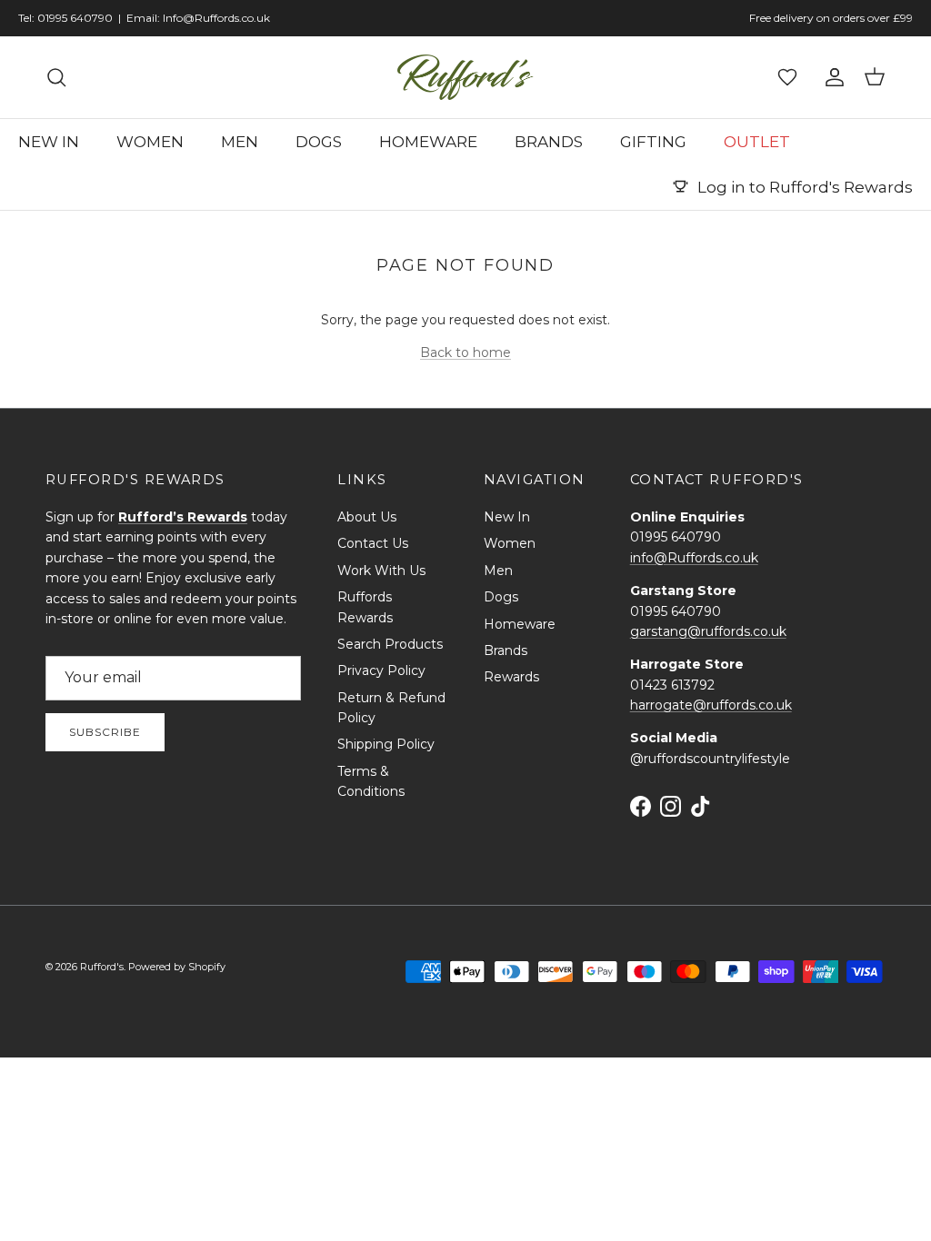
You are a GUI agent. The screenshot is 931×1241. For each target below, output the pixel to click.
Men (498, 570)
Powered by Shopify (176, 966)
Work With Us (381, 570)
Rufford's (102, 966)
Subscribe (105, 732)
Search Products (390, 644)
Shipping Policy (386, 744)
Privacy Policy (381, 670)
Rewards (511, 677)
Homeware (520, 624)
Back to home (465, 352)
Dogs (501, 597)
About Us (366, 517)
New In (507, 517)
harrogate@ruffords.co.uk (711, 705)
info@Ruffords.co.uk (694, 558)
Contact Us (372, 543)
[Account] (831, 77)
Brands (505, 650)
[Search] (56, 77)
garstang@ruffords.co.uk (708, 631)
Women (510, 543)
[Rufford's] (465, 77)
